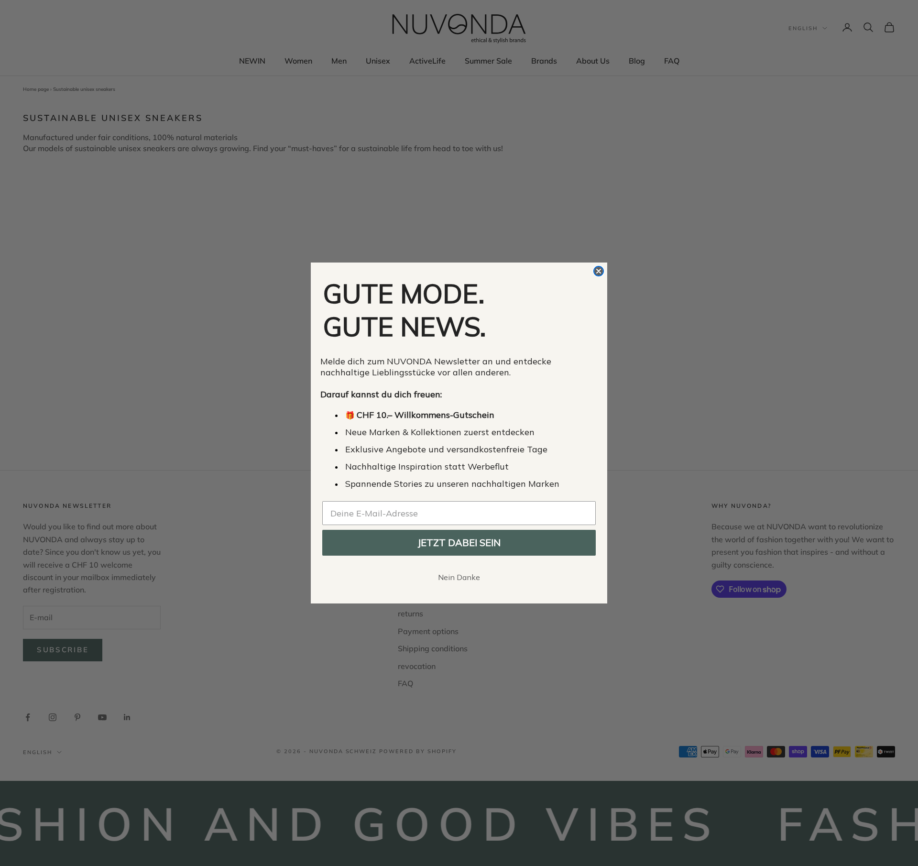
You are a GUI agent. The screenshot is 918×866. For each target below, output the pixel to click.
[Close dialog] (598, 271)
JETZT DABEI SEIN (459, 542)
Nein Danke (459, 577)
